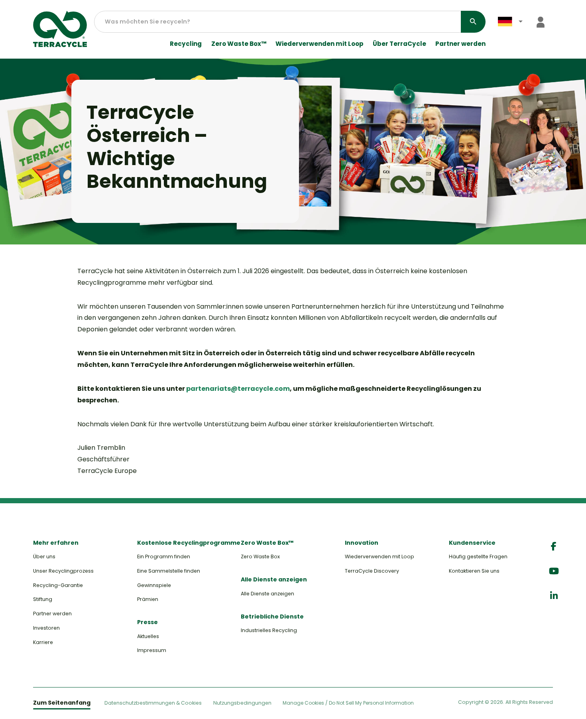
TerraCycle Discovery (372, 570)
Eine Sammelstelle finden (168, 570)
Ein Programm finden (163, 556)
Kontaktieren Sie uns (474, 570)
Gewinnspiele (154, 585)
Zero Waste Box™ (238, 43)
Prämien (147, 599)
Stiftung (42, 599)
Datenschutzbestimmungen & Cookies (153, 702)
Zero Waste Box (260, 556)
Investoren (46, 627)
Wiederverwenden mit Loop (319, 43)
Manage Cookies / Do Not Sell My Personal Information (348, 703)
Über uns (44, 556)
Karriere (43, 642)
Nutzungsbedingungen (242, 702)
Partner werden (460, 43)
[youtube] (554, 571)
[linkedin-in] (554, 596)
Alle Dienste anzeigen (267, 593)
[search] (473, 22)
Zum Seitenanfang (61, 703)
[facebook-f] (554, 546)
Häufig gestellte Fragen (478, 556)
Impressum (151, 650)
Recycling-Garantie (58, 585)
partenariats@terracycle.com (238, 388)
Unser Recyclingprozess (63, 570)
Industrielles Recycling (269, 630)
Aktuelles (148, 636)
